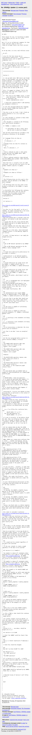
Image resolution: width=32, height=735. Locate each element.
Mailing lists (11, 2)
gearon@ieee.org (23, 28)
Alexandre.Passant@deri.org (10, 21)
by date (23, 723)
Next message (17, 14)
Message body (15, 10)
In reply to (10, 15)
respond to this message (16, 719)
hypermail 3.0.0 (22, 729)
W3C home (4, 2)
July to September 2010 (16, 4)
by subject (9, 724)
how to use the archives (12, 726)
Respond (21, 10)
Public (17, 2)
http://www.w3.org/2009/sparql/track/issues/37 (15, 205)
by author (15, 724)
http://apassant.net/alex (19, 698)
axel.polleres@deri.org (18, 24)
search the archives (24, 726)
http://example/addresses (13, 555)
